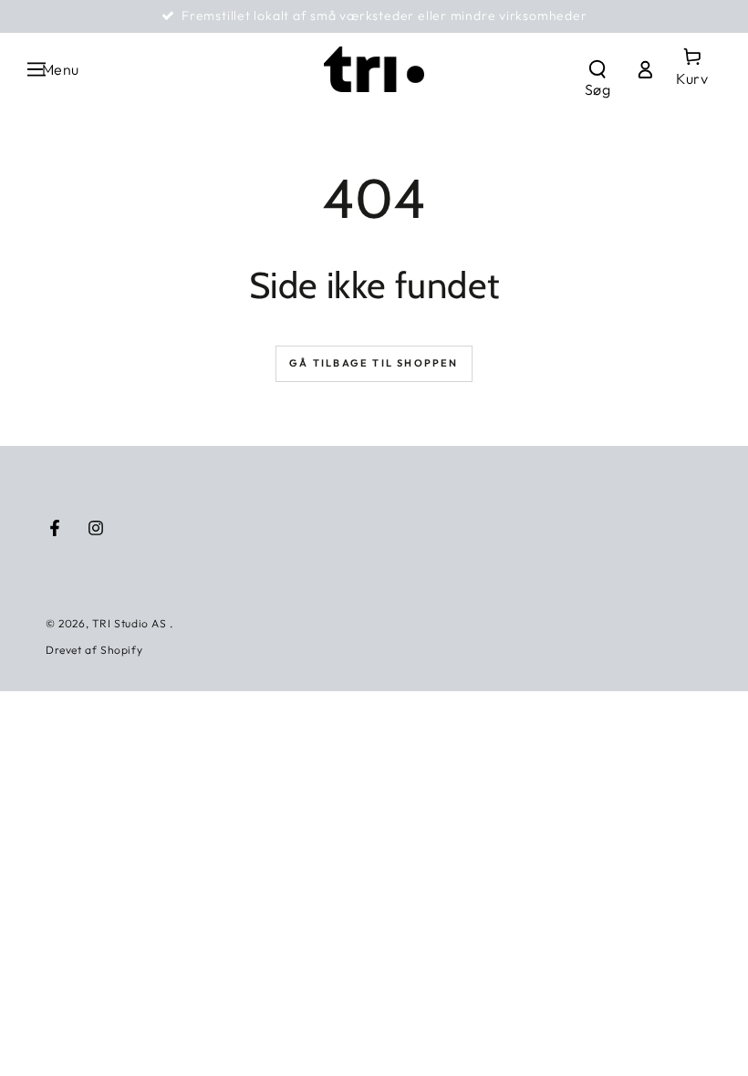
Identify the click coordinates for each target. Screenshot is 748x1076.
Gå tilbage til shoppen (373, 363)
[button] (597, 69)
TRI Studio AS (131, 623)
